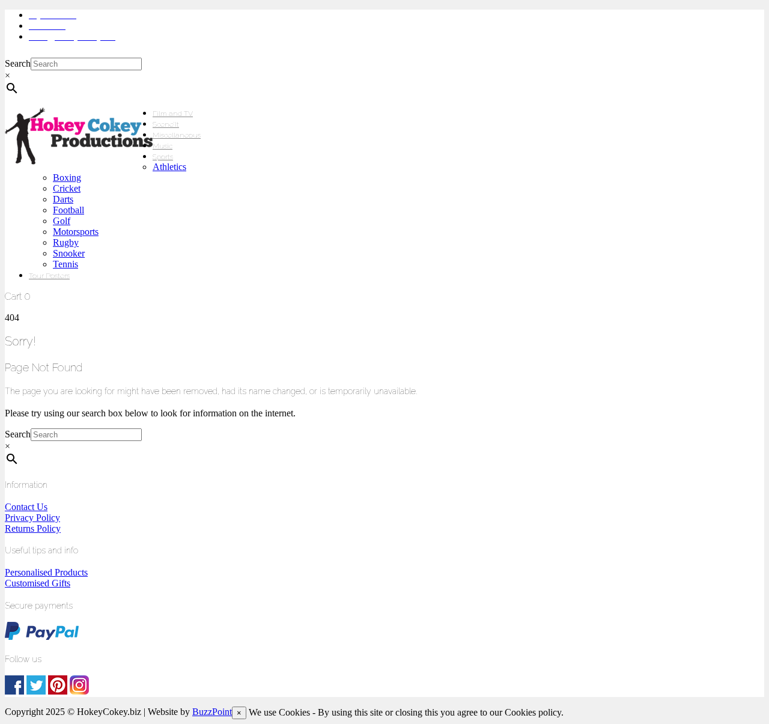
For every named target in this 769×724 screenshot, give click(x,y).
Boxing (67, 177)
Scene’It (166, 124)
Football (68, 210)
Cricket (67, 188)
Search (18, 63)
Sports (163, 157)
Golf (61, 221)
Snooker (69, 253)
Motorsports (76, 232)
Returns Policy (33, 528)
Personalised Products (46, 572)
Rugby (66, 242)
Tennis (65, 264)
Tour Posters (49, 276)
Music (162, 146)
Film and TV (173, 113)
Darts (63, 199)
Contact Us (26, 507)
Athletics (169, 167)
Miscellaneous (177, 135)
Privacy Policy (32, 518)
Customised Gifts (37, 583)
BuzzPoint (212, 712)
